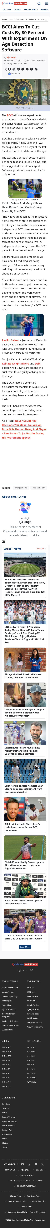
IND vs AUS (6, 1052)
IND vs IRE (6, 1086)
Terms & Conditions (38, 1212)
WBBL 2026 (31, 1082)
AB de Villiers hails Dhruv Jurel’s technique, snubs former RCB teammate (22, 827)
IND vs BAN (6, 1056)
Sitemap (39, 1180)
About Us (25, 1170)
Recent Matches (8, 1117)
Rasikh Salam (10, 340)
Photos (5, 1143)
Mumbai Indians (8, 992)
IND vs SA (6, 1069)
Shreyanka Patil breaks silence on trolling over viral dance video (23, 676)
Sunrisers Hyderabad (10, 1021)
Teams (17, 9)
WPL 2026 (31, 1047)
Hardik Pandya (33, 1005)
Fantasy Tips (7, 1130)
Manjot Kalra (21, 487)
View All (40, 548)
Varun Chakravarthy (35, 1027)
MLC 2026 (31, 1073)
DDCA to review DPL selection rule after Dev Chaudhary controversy (23, 937)
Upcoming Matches (9, 1121)
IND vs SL (6, 1073)
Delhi (38, 363)
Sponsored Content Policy (18, 1212)
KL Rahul (30, 988)
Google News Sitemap (26, 1186)
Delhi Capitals (7, 1001)
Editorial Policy (15, 1196)
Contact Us (10, 1170)
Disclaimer (40, 1170)
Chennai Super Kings (10, 996)
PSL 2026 (30, 1060)
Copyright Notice (27, 1175)
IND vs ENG (6, 1060)
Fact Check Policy (33, 1196)
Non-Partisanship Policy (17, 1201)
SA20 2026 (31, 1078)
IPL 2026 (7, 9)
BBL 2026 (31, 1052)
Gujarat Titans (7, 1030)
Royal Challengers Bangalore (9, 1015)
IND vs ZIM (6, 1082)
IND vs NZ (6, 1065)
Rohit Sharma (32, 996)
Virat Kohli (31, 1001)
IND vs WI (6, 1078)
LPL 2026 (30, 1065)
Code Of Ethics (26, 1206)
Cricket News (7, 1134)
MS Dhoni (31, 992)
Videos (5, 1139)
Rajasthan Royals (8, 1009)
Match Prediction (8, 1126)
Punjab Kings (7, 1005)
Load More (25, 947)
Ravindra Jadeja (33, 1014)
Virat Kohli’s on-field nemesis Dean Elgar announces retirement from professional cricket (24, 789)
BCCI (10, 115)
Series (4, 1112)
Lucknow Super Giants (10, 1025)
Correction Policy (38, 1201)
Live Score (6, 1104)
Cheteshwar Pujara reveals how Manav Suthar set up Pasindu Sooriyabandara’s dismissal (22, 750)
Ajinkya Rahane (33, 1009)
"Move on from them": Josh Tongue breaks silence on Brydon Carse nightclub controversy (24, 712)
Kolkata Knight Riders (15, 363)
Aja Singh (11, 57)
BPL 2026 (31, 1069)
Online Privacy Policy (20, 1180)
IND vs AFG (6, 1047)
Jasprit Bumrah (33, 1018)
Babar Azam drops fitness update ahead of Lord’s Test (23, 902)
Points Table (31, 9)
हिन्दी (31, 970)
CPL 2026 (31, 1056)
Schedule (5, 1108)
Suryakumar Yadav (34, 1022)
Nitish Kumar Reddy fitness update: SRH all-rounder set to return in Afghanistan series (24, 865)
